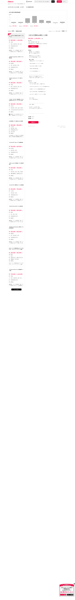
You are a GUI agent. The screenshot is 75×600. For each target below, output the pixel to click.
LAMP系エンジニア (19, 173)
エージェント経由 (55, 31)
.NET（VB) (14, 65)
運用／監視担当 (13, 173)
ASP (18, 65)
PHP (18, 171)
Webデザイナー (13, 257)
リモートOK (12, 131)
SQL (11, 86)
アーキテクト (45, 43)
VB (11, 65)
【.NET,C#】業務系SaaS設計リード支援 (37, 35)
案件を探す (30, 1)
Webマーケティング (20, 257)
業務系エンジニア (39, 43)
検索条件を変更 (19, 31)
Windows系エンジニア (14, 67)
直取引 (59, 31)
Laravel (21, 171)
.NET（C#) (15, 86)
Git (20, 86)
